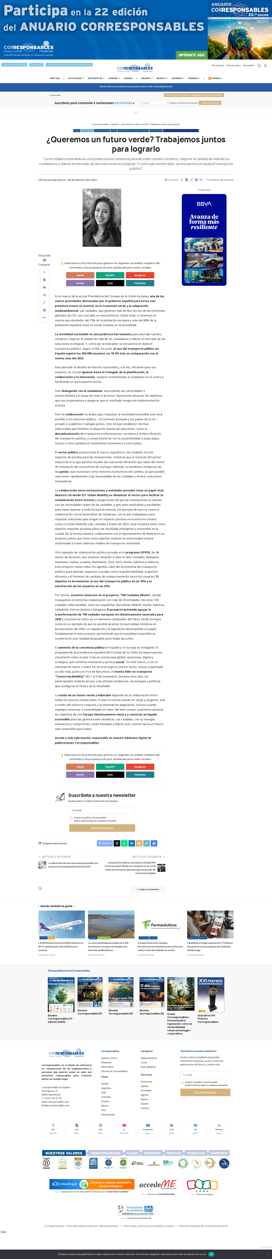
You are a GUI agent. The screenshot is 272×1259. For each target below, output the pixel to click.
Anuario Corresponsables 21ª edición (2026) (60, 1019)
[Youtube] (124, 1129)
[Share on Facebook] (181, 179)
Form (3, 1232)
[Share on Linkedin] (44, 287)
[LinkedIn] (171, 1129)
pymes (64, 471)
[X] (76, 1129)
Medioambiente (104, 938)
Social (51, 938)
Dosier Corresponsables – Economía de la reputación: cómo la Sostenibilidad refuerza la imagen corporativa (179, 1023)
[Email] (44, 295)
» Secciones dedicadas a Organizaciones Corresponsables (194, 95)
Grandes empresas (102, 131)
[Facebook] (53, 1129)
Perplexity (140, 283)
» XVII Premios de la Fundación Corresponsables (69, 64)
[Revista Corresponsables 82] (152, 992)
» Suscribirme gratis (210, 103)
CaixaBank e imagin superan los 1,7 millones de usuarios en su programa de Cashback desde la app (210, 946)
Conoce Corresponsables (14, 64)
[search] (259, 65)
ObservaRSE (36, 64)
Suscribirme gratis (102, 828)
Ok (211, 1254)
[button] (191, 179)
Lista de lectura (233, 65)
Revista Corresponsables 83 (121, 1012)
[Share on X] (186, 179)
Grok (110, 283)
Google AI (140, 275)
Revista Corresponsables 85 (90, 1012)
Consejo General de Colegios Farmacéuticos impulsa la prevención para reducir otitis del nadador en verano (160, 946)
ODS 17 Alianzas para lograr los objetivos (181, 131)
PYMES (113, 131)
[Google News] (147, 1129)
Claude (80, 275)
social (120, 662)
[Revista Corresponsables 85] (90, 992)
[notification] (265, 65)
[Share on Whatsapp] (124, 843)
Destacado (143, 938)
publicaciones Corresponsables (77, 743)
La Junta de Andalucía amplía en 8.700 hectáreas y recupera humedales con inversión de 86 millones (108, 946)
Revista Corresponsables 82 (152, 1012)
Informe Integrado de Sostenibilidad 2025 (203, 1226)
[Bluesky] (195, 1129)
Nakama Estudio (108, 1226)
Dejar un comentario (149, 889)
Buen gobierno (87, 131)
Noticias (43, 938)
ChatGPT (110, 275)
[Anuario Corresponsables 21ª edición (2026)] (61, 994)
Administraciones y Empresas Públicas (133, 131)
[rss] (218, 1129)
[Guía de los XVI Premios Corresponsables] (211, 994)
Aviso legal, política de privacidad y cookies (149, 1226)
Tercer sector (156, 131)
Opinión (76, 131)
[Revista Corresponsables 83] (121, 992)
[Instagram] (100, 1129)
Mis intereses (218, 65)
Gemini (80, 283)
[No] (268, 1254)
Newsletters (249, 65)
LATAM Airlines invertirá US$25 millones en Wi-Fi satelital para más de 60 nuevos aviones (60, 946)
